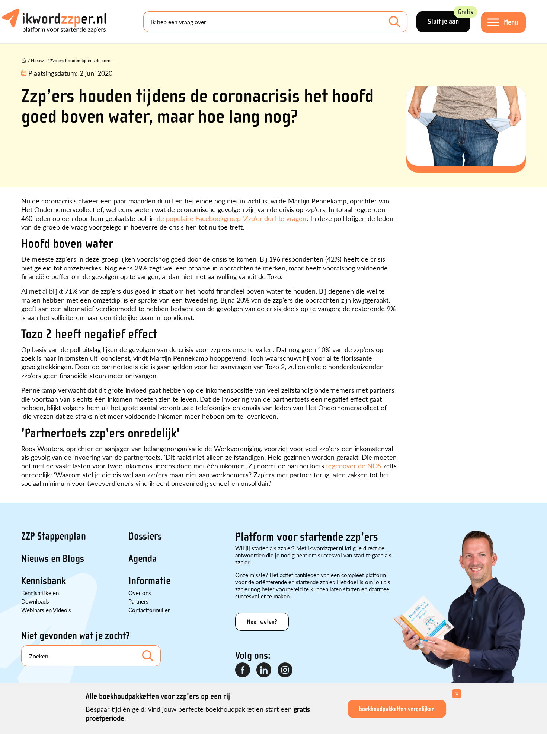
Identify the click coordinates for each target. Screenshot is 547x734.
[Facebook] (243, 670)
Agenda (142, 558)
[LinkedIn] (264, 670)
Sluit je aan (449, 18)
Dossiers (145, 536)
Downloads (35, 601)
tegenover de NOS (353, 465)
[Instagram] (285, 670)
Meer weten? (262, 621)
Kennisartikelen (40, 593)
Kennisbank (43, 581)
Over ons (139, 593)
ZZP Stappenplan (53, 536)
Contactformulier (149, 610)
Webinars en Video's (46, 610)
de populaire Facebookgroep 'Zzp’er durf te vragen (231, 218)
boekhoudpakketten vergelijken (397, 708)
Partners (138, 601)
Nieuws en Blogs (52, 558)
